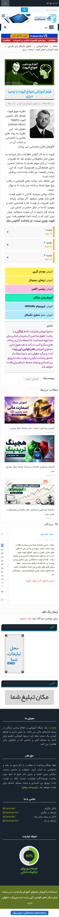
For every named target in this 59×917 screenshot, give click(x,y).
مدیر (50, 325)
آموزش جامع (38, 315)
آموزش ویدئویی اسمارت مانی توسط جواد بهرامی (32, 428)
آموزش (43, 272)
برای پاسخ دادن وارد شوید (40, 581)
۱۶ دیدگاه (11, 103)
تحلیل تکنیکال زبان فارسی (27, 103)
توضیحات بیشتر (30, 787)
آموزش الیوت (32, 379)
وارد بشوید (25, 618)
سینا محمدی (47, 534)
